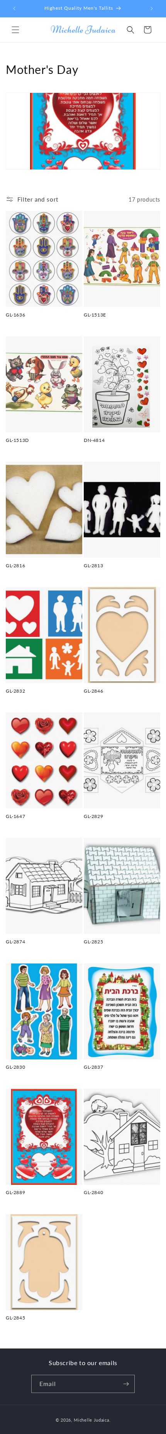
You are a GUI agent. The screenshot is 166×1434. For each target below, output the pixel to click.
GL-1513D (17, 440)
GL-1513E (95, 315)
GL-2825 (93, 942)
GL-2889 (15, 1192)
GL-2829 (93, 816)
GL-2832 (15, 691)
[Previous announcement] (14, 8)
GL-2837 (93, 1067)
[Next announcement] (151, 8)
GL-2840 (93, 1192)
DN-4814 (94, 440)
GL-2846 (93, 691)
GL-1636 (15, 315)
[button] (15, 29)
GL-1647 (15, 816)
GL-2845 (15, 1318)
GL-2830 (15, 1067)
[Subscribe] (125, 1384)
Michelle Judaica (91, 1419)
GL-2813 (93, 565)
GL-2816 (15, 565)
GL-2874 (15, 942)
